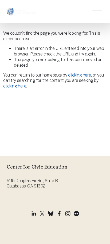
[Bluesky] (50, 213)
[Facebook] (59, 213)
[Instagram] (67, 213)
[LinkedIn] (33, 213)
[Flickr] (76, 213)
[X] (42, 213)
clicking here (79, 75)
